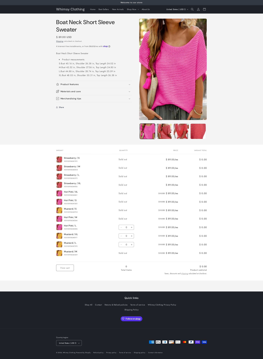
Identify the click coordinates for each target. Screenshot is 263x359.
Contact (98, 305)
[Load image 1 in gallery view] (147, 131)
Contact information (155, 352)
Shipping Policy (132, 309)
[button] (132, 9)
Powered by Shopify (83, 353)
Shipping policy (139, 352)
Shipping (59, 41)
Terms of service (137, 305)
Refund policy (98, 352)
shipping (184, 273)
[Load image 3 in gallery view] (164, 131)
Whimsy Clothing (69, 353)
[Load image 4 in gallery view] (181, 131)
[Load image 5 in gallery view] (198, 131)
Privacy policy (111, 352)
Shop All (88, 305)
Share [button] (61, 107)
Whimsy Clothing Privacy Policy (162, 305)
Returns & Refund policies (116, 305)
